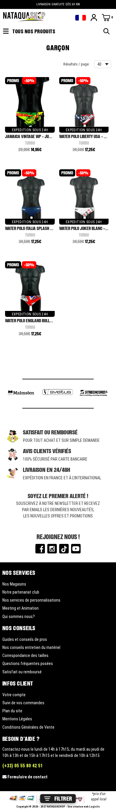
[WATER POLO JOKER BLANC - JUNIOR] (84, 194)
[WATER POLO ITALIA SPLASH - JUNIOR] (30, 194)
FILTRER (63, 798)
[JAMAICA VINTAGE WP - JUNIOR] (30, 102)
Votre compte (14, 694)
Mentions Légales (17, 718)
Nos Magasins (14, 584)
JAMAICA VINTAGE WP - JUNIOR (30, 136)
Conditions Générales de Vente (28, 727)
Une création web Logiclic (84, 806)
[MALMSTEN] (21, 393)
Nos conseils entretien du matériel (31, 647)
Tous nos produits (33, 31)
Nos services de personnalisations (31, 600)
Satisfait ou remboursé (22, 671)
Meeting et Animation (20, 608)
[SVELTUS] (57, 393)
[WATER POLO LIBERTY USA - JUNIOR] (84, 102)
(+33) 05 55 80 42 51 (22, 766)
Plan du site (12, 710)
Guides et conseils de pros (24, 639)
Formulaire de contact (27, 776)
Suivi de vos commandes (23, 702)
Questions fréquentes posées (27, 663)
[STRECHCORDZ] (94, 393)
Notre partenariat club (20, 592)
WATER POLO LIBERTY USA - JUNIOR (87, 136)
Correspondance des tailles (25, 655)
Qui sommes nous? (18, 616)
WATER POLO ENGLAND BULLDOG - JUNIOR (38, 320)
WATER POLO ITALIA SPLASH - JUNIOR (34, 228)
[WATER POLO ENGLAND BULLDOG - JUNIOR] (30, 286)
